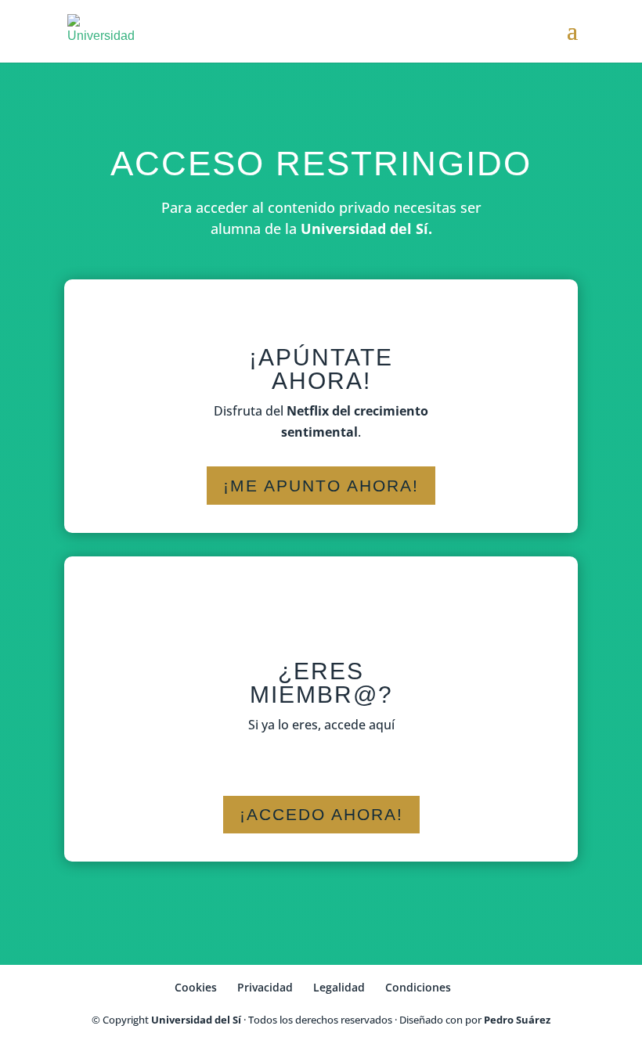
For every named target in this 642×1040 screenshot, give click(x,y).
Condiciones (418, 987)
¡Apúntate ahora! (321, 369)
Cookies (196, 987)
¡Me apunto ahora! (321, 486)
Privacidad (265, 987)
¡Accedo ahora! (321, 814)
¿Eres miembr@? (321, 682)
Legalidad (339, 987)
